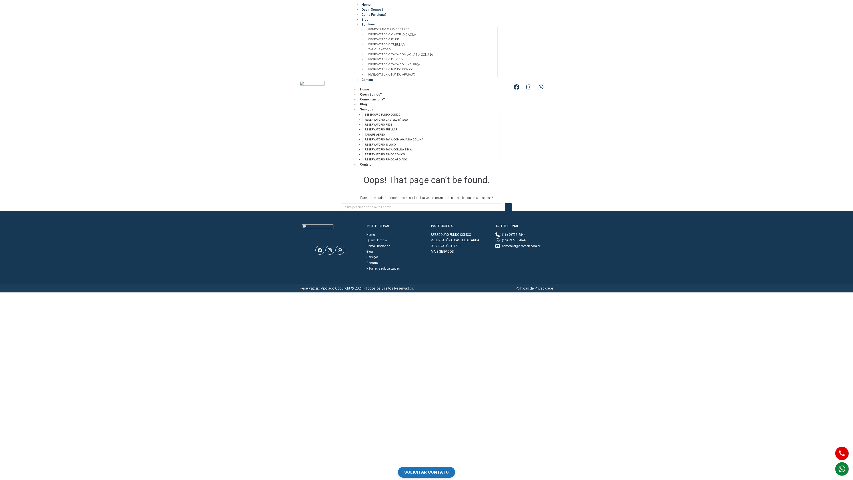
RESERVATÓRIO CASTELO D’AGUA (392, 34)
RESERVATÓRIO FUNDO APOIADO (391, 74)
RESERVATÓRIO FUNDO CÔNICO (390, 69)
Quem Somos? (371, 94)
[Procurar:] (421, 207)
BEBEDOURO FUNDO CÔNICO (388, 30)
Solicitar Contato (426, 472)
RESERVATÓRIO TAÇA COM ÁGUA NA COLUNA (400, 54)
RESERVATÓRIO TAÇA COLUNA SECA (394, 64)
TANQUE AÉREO (379, 50)
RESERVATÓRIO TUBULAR (386, 44)
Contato (367, 80)
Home (364, 89)
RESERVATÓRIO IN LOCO (385, 59)
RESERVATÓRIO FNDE (383, 40)
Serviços (368, 24)
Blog (363, 104)
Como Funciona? (374, 14)
